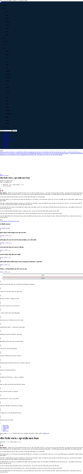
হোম (1, 174)
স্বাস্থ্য (7, 64)
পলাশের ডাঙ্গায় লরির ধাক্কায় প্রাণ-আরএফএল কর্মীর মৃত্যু (12, 247)
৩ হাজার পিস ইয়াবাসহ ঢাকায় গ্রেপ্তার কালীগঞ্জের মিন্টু (25, 153)
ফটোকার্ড (7, 123)
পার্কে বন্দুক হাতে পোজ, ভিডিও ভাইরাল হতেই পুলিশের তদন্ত (46, 152)
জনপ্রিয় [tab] (42, 278)
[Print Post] (0, 190)
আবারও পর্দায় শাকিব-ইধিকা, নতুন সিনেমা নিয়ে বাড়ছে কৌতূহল (11, 405)
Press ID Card (6, 133)
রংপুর (7, 28)
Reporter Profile (6, 137)
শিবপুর (7, 175)
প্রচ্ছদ (6, 5)
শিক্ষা (7, 58)
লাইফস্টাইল (8, 110)
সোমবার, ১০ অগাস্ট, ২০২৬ (5, 272)
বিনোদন (7, 54)
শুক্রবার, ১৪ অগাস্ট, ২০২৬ (5, 257)
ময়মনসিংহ (8, 22)
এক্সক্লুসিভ (8, 71)
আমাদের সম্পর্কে (5, 144)
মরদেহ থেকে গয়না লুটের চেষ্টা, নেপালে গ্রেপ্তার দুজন (9, 305)
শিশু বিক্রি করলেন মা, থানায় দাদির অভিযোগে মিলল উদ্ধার (10, 413)
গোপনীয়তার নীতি (6, 145)
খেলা (6, 61)
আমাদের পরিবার (5, 142)
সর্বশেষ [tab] (42, 275)
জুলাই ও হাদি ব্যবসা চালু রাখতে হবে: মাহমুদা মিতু (9, 391)
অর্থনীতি (7, 51)
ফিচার (7, 68)
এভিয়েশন (7, 81)
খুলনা (7, 31)
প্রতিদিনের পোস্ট (46, 433)
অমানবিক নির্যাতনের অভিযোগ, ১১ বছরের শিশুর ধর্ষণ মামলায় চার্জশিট (70, 153)
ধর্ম (6, 94)
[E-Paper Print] (2, 190)
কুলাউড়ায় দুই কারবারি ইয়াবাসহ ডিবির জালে (8, 370)
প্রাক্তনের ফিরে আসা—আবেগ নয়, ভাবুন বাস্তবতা (9, 398)
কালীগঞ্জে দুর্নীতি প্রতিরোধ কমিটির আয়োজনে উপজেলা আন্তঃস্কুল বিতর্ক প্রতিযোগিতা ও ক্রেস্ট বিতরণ (21, 261)
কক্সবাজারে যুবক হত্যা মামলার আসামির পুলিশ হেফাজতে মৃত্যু (11, 154)
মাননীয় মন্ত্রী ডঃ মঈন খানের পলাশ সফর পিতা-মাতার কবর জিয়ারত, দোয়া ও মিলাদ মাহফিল (18, 240)
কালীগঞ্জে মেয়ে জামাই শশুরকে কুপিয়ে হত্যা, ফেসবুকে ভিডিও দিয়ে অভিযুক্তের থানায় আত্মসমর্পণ (17, 152)
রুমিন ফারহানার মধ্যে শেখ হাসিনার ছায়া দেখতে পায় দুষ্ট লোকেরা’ (46, 153)
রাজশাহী (7, 25)
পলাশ (4, 175)
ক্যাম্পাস (7, 87)
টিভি (4, 45)
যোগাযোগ (4, 148)
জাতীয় (4, 8)
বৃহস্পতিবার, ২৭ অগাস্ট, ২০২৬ (6, 235)
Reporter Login (6, 136)
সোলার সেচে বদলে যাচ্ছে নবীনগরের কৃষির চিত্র (54, 154)
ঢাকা (6, 12)
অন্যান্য (4, 48)
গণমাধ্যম (7, 91)
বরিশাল (7, 35)
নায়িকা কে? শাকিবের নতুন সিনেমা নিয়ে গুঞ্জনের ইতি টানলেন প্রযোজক (12, 384)
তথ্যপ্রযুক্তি (8, 114)
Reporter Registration (8, 140)
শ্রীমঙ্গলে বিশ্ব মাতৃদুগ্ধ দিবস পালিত (6, 420)
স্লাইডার (7, 120)
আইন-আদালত (8, 77)
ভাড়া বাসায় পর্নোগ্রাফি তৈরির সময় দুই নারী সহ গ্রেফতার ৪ (10, 355)
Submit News (6, 141)
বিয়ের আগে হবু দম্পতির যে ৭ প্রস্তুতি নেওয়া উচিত (66, 152)
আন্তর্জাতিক (5, 41)
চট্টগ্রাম (7, 15)
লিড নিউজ (8, 74)
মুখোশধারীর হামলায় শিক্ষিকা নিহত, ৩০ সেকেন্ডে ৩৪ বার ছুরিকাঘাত (12, 377)
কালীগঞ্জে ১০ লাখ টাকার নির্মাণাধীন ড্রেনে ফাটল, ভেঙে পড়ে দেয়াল (13, 269)
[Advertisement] (39, 165)
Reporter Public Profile (8, 138)
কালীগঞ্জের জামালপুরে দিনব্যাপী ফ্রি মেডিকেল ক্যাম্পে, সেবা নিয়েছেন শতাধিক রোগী (15, 363)
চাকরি (7, 100)
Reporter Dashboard (7, 134)
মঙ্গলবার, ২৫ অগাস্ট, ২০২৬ (5, 250)
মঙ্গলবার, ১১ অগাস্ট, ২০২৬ (5, 264)
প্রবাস (7, 97)
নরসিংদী (1, 175)
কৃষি (6, 84)
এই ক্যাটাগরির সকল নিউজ (5, 228)
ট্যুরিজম (7, 117)
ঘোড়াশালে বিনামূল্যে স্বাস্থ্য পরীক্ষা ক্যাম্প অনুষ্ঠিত (10, 254)
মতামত (7, 104)
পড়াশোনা (7, 107)
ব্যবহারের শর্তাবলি (6, 147)
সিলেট (7, 18)
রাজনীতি (4, 38)
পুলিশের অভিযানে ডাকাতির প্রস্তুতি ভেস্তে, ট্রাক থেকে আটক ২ (13, 232)
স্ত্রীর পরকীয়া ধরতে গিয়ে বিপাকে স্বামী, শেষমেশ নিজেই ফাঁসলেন (34, 154)
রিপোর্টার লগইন (6, 127)
